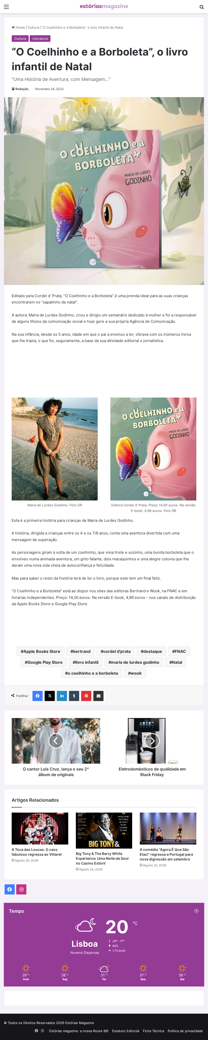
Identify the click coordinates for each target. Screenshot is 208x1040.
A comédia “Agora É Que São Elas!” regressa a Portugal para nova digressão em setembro (166, 854)
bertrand (82, 651)
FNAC (180, 651)
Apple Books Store (41, 651)
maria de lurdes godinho (135, 662)
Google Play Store (45, 662)
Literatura (40, 39)
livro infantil (86, 662)
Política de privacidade (185, 1031)
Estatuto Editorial (125, 1031)
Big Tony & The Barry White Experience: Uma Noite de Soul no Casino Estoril (102, 858)
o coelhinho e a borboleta (93, 673)
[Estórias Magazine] (104, 7)
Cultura (33, 27)
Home (20, 27)
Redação (21, 89)
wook (136, 673)
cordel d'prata (117, 651)
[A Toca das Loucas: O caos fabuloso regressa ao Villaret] (40, 829)
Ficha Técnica (153, 1031)
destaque (152, 651)
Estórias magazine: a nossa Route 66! (79, 1031)
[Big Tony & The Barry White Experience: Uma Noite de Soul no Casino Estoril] (104, 831)
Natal (177, 662)
